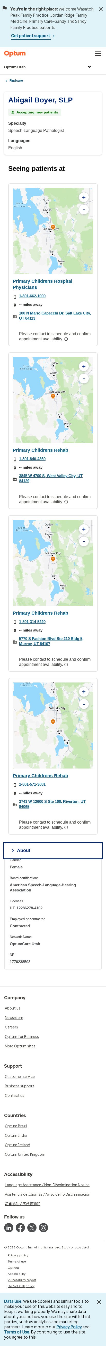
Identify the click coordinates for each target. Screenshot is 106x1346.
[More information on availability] (66, 339)
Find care (16, 80)
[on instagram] (43, 1227)
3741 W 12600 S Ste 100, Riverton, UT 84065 (52, 804)
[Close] (101, 9)
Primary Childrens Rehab (40, 450)
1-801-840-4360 (32, 459)
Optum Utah (15, 67)
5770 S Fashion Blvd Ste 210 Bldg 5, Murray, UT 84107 (51, 641)
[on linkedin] (8, 1227)
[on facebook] (20, 1227)
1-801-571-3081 (32, 784)
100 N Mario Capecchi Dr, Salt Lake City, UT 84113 (55, 315)
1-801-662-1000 (32, 296)
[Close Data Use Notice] (99, 1302)
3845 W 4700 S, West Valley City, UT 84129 (51, 478)
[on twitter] (32, 1227)
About (23, 850)
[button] (53, 228)
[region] (53, 231)
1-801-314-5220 (32, 621)
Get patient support (31, 35)
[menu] (98, 53)
